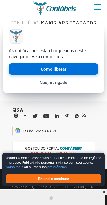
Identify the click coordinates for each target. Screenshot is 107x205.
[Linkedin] (56, 115)
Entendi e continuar (53, 179)
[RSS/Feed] (84, 115)
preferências (57, 167)
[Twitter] (35, 116)
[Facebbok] (25, 115)
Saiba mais (14, 167)
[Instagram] (16, 115)
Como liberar (53, 69)
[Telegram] (66, 116)
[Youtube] (46, 116)
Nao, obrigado (53, 82)
